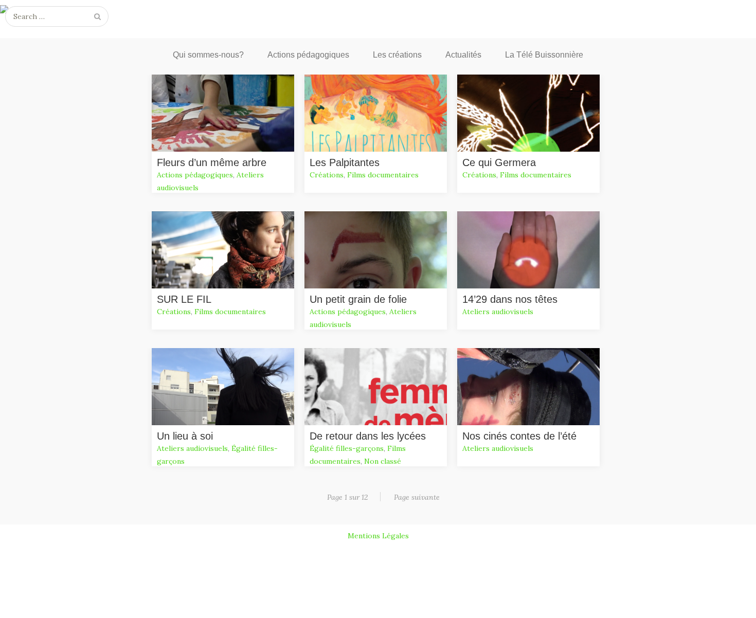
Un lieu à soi (185, 436)
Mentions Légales (378, 535)
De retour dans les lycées (368, 436)
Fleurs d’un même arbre (211, 162)
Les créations (397, 54)
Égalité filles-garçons (347, 448)
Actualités (463, 54)
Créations (327, 174)
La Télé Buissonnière (544, 54)
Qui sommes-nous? (208, 54)
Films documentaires (383, 174)
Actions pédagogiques (308, 54)
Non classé (382, 461)
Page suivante (417, 497)
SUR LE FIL (184, 299)
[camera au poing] (378, 11)
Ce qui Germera (499, 162)
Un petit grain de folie (358, 299)
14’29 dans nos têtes (509, 299)
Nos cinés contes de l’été (519, 436)
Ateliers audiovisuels (497, 311)
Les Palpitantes (345, 162)
